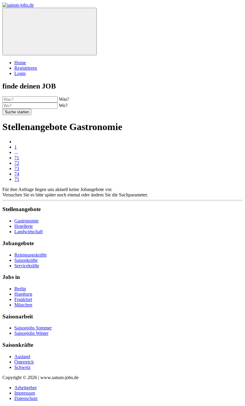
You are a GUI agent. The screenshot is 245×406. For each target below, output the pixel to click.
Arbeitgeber (25, 387)
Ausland (22, 356)
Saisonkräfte (26, 260)
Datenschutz (26, 398)
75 (16, 179)
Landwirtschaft (28, 231)
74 (16, 173)
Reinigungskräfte (30, 254)
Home (20, 62)
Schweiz (22, 367)
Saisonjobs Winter (31, 333)
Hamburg (23, 294)
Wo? (63, 105)
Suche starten (17, 112)
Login (20, 73)
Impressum (24, 393)
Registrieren (25, 68)
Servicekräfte (26, 265)
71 (16, 157)
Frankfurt (23, 299)
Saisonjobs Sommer (33, 327)
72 (16, 163)
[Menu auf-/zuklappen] (49, 31)
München (23, 304)
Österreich (24, 361)
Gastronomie (26, 220)
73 (16, 168)
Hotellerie (23, 226)
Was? (64, 99)
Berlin (20, 288)
